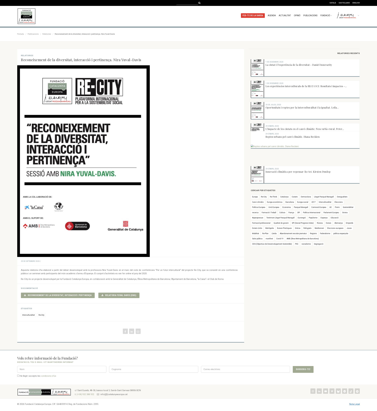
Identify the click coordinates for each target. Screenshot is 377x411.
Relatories (46, 34)
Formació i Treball (269, 213)
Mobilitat (255, 233)
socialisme (306, 244)
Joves (349, 228)
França (291, 213)
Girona (345, 213)
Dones (328, 223)
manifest (269, 239)
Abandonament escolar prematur (293, 233)
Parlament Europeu (331, 213)
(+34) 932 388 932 (85, 394)
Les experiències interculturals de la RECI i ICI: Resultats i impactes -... (306, 86)
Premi (337, 207)
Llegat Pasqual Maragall (324, 197)
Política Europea (258, 207)
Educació (334, 218)
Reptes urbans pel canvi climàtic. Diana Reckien (293, 136)
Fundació (325, 15)
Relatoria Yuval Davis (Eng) (120, 295)
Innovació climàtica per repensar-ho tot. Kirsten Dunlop (298, 171)
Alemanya (338, 223)
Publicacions (310, 15)
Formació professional (261, 223)
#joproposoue (257, 218)
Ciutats (295, 197)
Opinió (297, 15)
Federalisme (325, 233)
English (356, 3)
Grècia (297, 228)
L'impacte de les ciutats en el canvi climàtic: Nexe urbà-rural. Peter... (305, 128)
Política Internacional (311, 213)
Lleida (274, 233)
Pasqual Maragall (301, 207)
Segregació (318, 244)
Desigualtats (342, 197)
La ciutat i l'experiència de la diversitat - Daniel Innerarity (299, 64)
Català (333, 3)
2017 (313, 202)
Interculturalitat (28, 315)
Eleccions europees (335, 228)
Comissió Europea (318, 207)
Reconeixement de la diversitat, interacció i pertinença (59, 295)
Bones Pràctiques (284, 228)
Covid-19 (279, 239)
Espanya (324, 218)
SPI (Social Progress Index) (303, 223)
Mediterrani (319, 228)
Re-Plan (265, 233)
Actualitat (285, 15)
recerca (255, 213)
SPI (298, 213)
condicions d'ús (48, 376)
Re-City (41, 315)
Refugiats (307, 228)
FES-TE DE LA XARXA (253, 15)
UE (330, 207)
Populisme (313, 218)
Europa (255, 197)
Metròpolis (269, 228)
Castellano (344, 3)
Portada (20, 34)
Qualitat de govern (281, 223)
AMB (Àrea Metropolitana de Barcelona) (303, 239)
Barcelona (290, 202)
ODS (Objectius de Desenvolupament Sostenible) (272, 244)
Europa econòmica (274, 202)
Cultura (282, 213)
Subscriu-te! (303, 369)
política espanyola (340, 233)
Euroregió (302, 218)
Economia (286, 207)
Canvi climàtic (258, 202)
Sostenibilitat (348, 207)
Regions (313, 233)
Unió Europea (273, 207)
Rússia (320, 223)
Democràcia (306, 197)
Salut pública (257, 239)
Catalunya (284, 197)
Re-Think (273, 197)
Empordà (349, 223)
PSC (296, 244)
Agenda (272, 15)
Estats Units (257, 228)
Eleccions (339, 202)
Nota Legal (354, 404)
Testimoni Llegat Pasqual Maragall (280, 218)
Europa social (302, 202)
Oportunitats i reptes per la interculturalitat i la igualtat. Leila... (302, 107)
